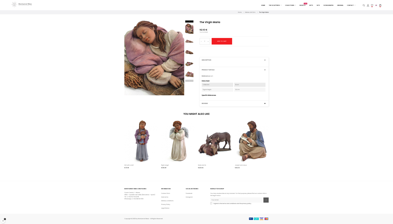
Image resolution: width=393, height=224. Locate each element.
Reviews (205, 103)
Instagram (189, 197)
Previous (189, 81)
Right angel (165, 165)
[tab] (234, 60)
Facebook (189, 193)
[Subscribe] (266, 200)
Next (189, 21)
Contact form (165, 193)
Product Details (208, 70)
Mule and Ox (202, 165)
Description (206, 60)
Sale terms (164, 197)
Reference (206, 76)
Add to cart (222, 41)
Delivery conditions (167, 200)
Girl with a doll (128, 165)
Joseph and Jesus (241, 165)
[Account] (368, 5)
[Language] (376, 5)
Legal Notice (165, 208)
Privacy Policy (165, 204)
